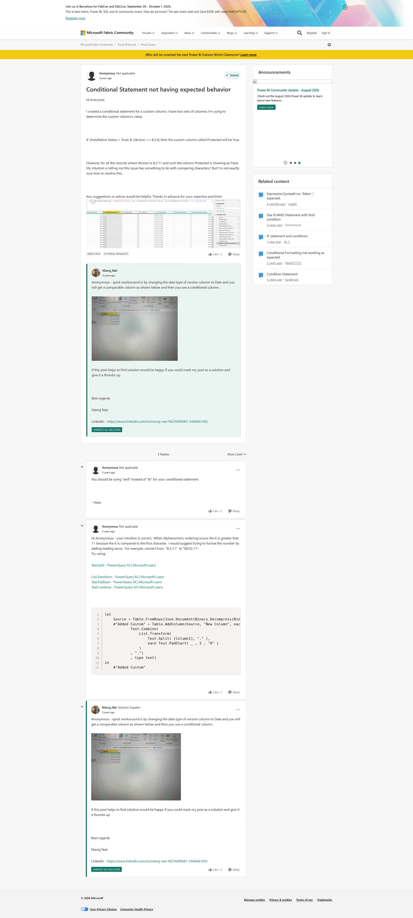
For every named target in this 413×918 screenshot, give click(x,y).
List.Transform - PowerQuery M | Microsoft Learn (127, 576)
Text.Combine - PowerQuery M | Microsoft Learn (127, 587)
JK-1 (287, 242)
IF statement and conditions (287, 236)
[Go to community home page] (107, 33)
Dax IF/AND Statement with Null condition (291, 217)
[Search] (299, 32)
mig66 (292, 204)
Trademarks (324, 899)
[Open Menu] (329, 45)
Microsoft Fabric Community (97, 44)
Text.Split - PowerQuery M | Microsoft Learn (123, 565)
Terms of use (304, 899)
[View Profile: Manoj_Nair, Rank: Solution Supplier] (95, 709)
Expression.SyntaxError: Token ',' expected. (290, 195)
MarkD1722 (293, 263)
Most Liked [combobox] (237, 454)
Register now (75, 18)
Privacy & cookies (280, 899)
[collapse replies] (82, 467)
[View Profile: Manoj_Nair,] (96, 272)
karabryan (291, 279)
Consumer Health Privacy (136, 909)
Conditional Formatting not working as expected (295, 255)
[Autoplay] (285, 163)
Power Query (148, 44)
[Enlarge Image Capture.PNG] (163, 223)
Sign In (326, 33)
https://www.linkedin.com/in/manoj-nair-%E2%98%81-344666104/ (157, 421)
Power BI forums (127, 44)
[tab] (290, 163)
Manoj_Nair (109, 270)
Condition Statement (282, 274)
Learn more (248, 54)
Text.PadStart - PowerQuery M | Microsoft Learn (126, 582)
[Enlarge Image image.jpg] (135, 328)
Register (312, 33)
